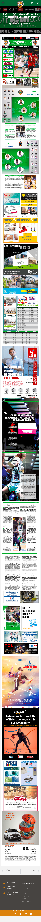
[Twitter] (15, 913)
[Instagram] (20, 913)
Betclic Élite (15, 24)
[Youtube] (25, 913)
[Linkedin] (30, 913)
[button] (3, 3)
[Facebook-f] (10, 913)
